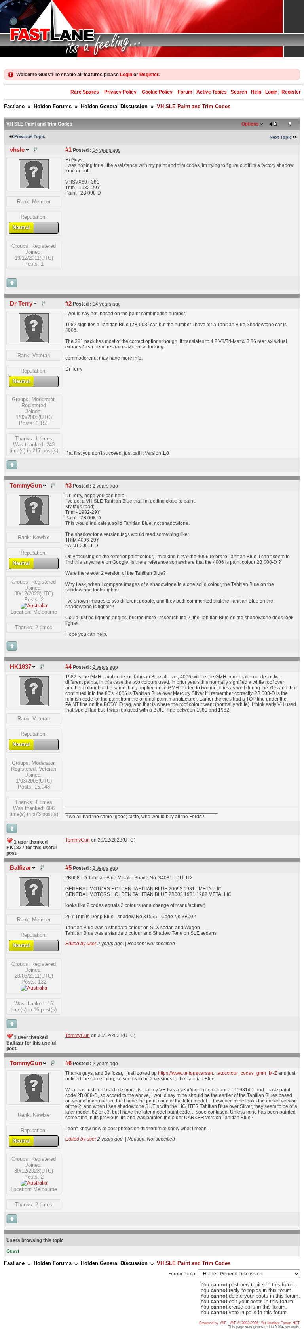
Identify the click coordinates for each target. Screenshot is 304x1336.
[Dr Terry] (34, 341)
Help (256, 92)
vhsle (17, 150)
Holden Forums (53, 106)
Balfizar (20, 868)
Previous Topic (29, 136)
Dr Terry (21, 304)
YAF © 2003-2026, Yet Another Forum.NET (265, 1323)
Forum (185, 92)
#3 (68, 485)
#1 (68, 150)
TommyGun (26, 485)
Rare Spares (84, 92)
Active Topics (211, 92)
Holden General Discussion (114, 106)
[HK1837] (34, 704)
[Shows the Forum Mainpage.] (152, 28)
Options (250, 124)
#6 (68, 1063)
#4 (68, 667)
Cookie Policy (157, 92)
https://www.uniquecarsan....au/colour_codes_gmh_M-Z (217, 1073)
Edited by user (80, 943)
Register (148, 74)
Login (126, 74)
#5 (68, 868)
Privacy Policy (120, 92)
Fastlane (14, 106)
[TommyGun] (34, 523)
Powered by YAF (212, 1323)
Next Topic (281, 137)
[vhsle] (34, 187)
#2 (68, 304)
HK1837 (20, 667)
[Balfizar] (34, 905)
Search (239, 92)
